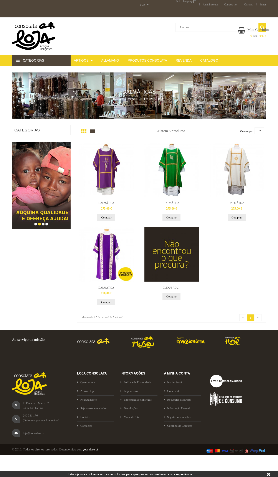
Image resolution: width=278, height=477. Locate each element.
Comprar (106, 217)
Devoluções (131, 408)
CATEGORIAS (27, 130)
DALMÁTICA (106, 203)
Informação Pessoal (178, 408)
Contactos (86, 425)
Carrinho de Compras (179, 425)
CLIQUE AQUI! (171, 287)
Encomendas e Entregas (138, 399)
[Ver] (106, 169)
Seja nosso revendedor (93, 408)
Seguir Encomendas (178, 417)
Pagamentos (131, 391)
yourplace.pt (90, 449)
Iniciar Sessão (175, 382)
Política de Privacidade (137, 382)
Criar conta (173, 391)
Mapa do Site (131, 417)
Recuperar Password (179, 399)
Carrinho (248, 4)
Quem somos (87, 382)
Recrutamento (88, 399)
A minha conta (210, 4)
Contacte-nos (231, 4)
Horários (85, 417)
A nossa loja (87, 391)
